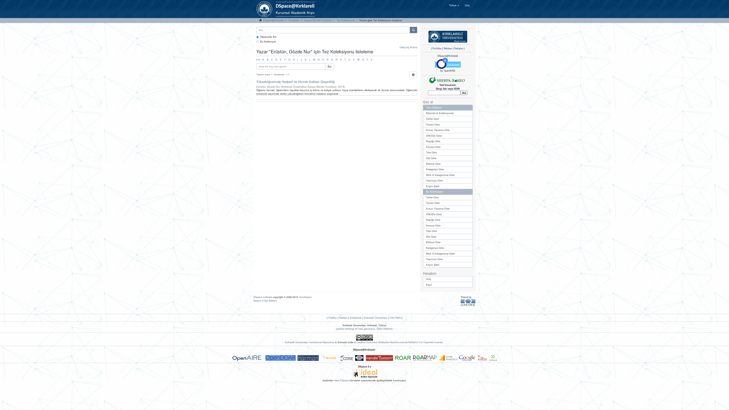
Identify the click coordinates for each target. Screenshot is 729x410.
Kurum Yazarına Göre (438, 130)
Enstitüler (294, 20)
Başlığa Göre (433, 141)
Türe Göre (431, 152)
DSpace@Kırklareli (273, 20)
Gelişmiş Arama (408, 47)
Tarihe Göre (432, 119)
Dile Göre (431, 158)
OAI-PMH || (395, 317)
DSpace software (262, 297)
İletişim (458, 48)
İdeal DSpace (341, 380)
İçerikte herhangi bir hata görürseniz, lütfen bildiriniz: (364, 328)
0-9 (258, 59)
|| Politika (332, 317)
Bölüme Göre (433, 164)
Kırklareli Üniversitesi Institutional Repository (309, 342)
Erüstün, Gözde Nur (268, 86)
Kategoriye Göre (435, 169)
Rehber (448, 48)
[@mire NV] (468, 302)
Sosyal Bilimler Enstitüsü (318, 20)
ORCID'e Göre (434, 135)
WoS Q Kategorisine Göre (440, 175)
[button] (454, 5)
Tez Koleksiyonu (346, 20)
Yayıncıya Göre (434, 180)
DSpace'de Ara (268, 37)
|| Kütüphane (354, 317)
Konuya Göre (433, 147)
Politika (436, 48)
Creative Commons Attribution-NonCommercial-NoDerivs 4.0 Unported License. (399, 342)
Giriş (428, 279)
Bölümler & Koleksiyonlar (440, 113)
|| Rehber (342, 317)
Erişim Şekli (432, 186)
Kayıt (429, 284)
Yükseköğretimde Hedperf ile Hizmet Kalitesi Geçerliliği (295, 81)
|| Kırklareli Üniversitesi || (375, 317)
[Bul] (413, 30)
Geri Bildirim (270, 300)
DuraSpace (305, 297)
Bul (329, 66)
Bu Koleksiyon (268, 41)
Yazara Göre (433, 124)
